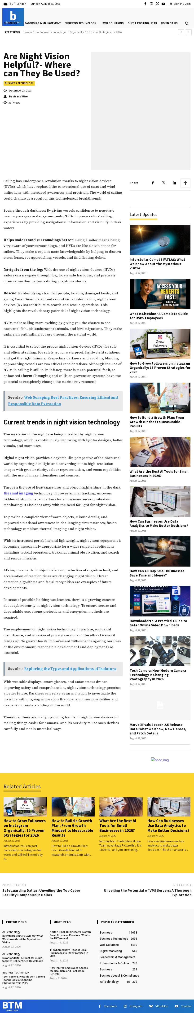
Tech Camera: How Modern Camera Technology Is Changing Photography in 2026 (158, 674)
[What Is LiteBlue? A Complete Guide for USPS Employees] (160, 294)
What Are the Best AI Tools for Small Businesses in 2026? (159, 473)
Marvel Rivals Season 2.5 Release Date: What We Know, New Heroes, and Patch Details (158, 728)
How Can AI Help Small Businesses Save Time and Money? (157, 573)
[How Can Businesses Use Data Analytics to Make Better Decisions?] (160, 501)
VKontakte (161, 1006)
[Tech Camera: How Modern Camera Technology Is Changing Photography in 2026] (160, 651)
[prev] (181, 32)
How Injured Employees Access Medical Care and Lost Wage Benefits (69, 971)
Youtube (186, 1006)
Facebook (110, 1006)
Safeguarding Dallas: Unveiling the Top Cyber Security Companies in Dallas (41, 892)
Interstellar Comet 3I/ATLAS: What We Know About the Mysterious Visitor (157, 263)
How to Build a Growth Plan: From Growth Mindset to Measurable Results (69, 32)
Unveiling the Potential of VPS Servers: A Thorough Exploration (148, 892)
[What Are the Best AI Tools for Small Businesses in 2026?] (160, 452)
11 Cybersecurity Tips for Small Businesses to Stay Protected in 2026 (69, 953)
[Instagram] (151, 4)
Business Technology (19, 83)
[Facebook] (145, 4)
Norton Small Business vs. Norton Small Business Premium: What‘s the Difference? (70, 935)
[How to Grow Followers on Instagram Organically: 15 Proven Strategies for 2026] (160, 344)
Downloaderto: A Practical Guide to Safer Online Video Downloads (158, 623)
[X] (157, 4)
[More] (185, 183)
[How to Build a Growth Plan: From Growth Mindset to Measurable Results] (160, 398)
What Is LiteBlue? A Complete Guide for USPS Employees (159, 315)
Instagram (136, 1006)
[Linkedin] (174, 183)
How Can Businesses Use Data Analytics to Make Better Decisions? (159, 523)
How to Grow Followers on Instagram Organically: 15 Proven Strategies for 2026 (160, 367)
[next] (189, 32)
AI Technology (11, 931)
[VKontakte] (151, 1006)
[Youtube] (163, 4)
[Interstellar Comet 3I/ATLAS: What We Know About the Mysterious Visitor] (160, 240)
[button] (187, 23)
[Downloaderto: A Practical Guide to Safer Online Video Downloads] (160, 601)
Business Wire (18, 96)
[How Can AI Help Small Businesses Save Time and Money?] (160, 551)
